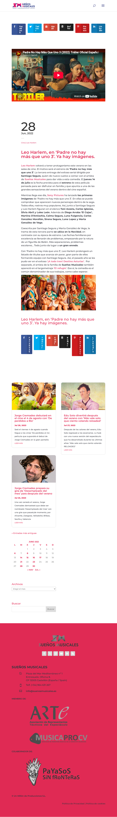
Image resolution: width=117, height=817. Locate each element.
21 (21, 562)
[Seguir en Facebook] (44, 653)
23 (34, 562)
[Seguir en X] (50, 653)
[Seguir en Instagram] (55, 653)
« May (30, 570)
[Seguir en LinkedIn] (67, 653)
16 (34, 557)
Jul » (37, 570)
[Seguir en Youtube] (61, 653)
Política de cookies (95, 803)
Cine (23, 143)
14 (21, 557)
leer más (19, 443)
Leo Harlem (31, 143)
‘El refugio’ (60, 268)
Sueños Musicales (35, 179)
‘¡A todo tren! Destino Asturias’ (65, 261)
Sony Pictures (55, 195)
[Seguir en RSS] (72, 653)
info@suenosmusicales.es (41, 691)
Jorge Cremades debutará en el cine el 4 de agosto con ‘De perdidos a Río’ (33, 418)
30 (34, 566)
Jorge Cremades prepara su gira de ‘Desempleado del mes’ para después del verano (33, 491)
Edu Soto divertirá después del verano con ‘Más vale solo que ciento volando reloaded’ (82, 418)
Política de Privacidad (73, 803)
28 (21, 566)
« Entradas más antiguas (24, 533)
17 (40, 557)
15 (27, 557)
